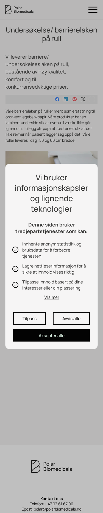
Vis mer (51, 297)
